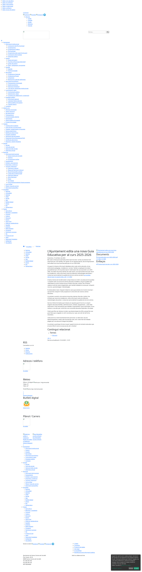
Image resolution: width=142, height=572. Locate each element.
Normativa (28, 454)
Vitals (26, 255)
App (26, 259)
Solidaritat (28, 539)
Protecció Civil (29, 533)
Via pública (28, 540)
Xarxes (27, 257)
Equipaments (29, 475)
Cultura (27, 514)
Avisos (27, 263)
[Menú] (1, 40)
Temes (25, 507)
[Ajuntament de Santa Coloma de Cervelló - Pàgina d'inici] (36, 35)
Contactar (26, 13)
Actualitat (29, 246)
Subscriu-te (26, 408)
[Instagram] (39, 14)
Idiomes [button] (27, 17)
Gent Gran (28, 519)
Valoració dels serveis (31, 468)
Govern (27, 450)
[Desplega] (33, 246)
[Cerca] (107, 32)
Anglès (30, 22)
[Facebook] (26, 14)
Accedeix (25, 371)
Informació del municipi (32, 473)
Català (29, 18)
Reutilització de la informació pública (84, 552)
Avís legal (76, 549)
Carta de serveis (29, 466)
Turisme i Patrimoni (30, 480)
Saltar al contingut (7, 2)
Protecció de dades (79, 547)
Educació (27, 516)
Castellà (30, 20)
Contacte (27, 461)
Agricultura (28, 509)
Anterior (25, 395)
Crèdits (76, 543)
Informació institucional (32, 448)
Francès (30, 26)
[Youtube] (33, 14)
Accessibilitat (78, 551)
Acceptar (136, 568)
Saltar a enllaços (6, 8)
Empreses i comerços (31, 478)
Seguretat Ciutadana (31, 537)
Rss (26, 264)
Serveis (25, 462)
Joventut (27, 525)
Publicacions (28, 353)
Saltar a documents (7, 4)
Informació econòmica (31, 455)
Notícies (38, 246)
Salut (26, 535)
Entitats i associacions (31, 477)
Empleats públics (30, 459)
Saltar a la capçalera (8, 1)
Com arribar (28, 482)
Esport (27, 517)
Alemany (30, 24)
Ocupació (28, 528)
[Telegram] (44, 14)
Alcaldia (27, 452)
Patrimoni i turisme (30, 530)
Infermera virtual (30, 470)
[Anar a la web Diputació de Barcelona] (95, 564)
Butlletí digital (29, 261)
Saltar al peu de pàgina (8, 10)
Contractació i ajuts (30, 457)
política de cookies (126, 565)
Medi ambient (29, 526)
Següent (30, 395)
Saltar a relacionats (7, 6)
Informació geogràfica (31, 485)
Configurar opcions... (117, 568)
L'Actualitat (28, 252)
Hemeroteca (28, 266)
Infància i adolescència (31, 521)
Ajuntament (26, 446)
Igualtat (27, 523)
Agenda (27, 254)
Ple (26, 532)
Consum (27, 512)
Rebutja (131, 568)
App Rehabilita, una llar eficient (37, 438)
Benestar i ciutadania (31, 510)
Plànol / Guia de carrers (32, 484)
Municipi (25, 471)
